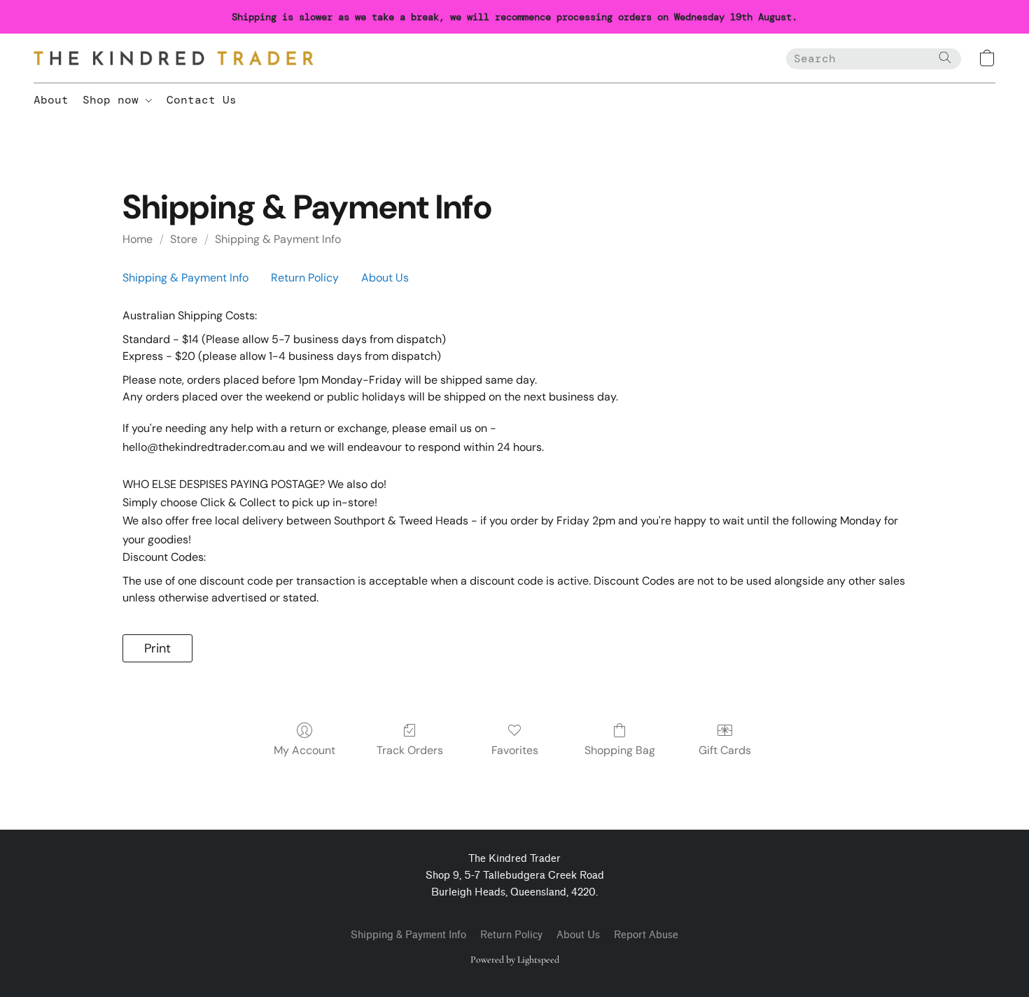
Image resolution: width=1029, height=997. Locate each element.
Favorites (514, 750)
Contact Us (202, 99)
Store (183, 239)
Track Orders (410, 750)
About (51, 99)
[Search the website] (944, 57)
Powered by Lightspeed (514, 959)
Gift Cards (725, 750)
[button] (174, 58)
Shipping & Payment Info (278, 239)
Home (137, 239)
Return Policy (305, 277)
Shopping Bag (619, 750)
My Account (304, 750)
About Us (385, 277)
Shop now (114, 99)
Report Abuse (646, 935)
